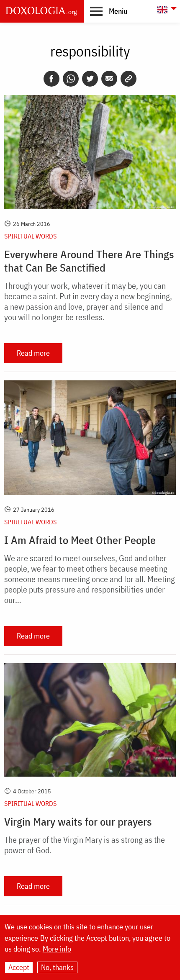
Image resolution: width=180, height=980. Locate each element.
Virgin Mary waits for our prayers (78, 821)
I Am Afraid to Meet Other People (80, 539)
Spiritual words (30, 236)
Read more (33, 353)
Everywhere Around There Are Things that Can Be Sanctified (89, 260)
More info (57, 949)
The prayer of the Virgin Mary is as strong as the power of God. (84, 845)
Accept (18, 967)
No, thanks (57, 967)
